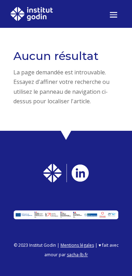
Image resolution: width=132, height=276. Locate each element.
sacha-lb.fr (77, 255)
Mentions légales (77, 245)
